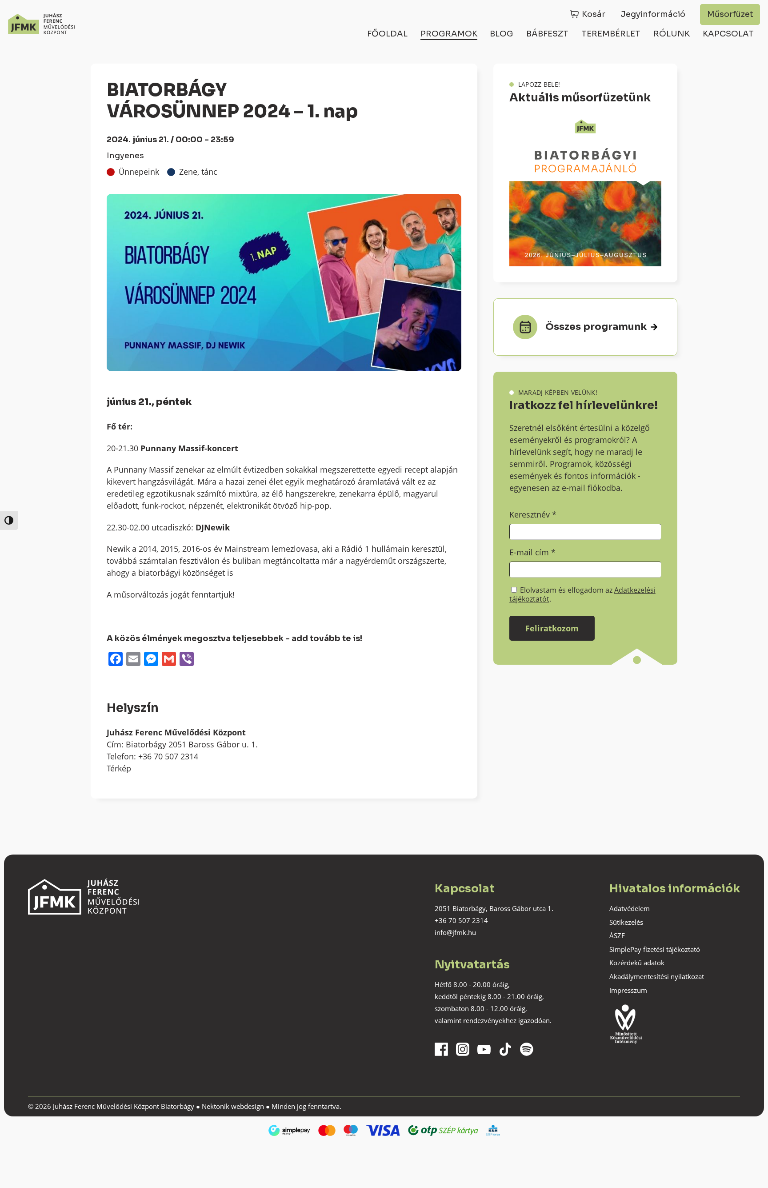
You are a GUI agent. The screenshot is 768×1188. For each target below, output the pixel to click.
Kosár (593, 14)
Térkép (119, 768)
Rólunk (671, 34)
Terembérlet (610, 34)
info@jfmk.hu (455, 932)
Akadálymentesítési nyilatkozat (656, 976)
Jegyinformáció (652, 14)
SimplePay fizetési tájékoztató (654, 949)
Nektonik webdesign (233, 1106)
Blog (501, 34)
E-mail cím (532, 552)
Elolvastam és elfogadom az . (582, 594)
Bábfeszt (547, 34)
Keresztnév (532, 514)
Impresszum (628, 990)
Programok (448, 34)
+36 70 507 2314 (461, 920)
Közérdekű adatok (636, 962)
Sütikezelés (626, 922)
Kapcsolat (728, 34)
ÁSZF (617, 935)
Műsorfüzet (730, 14)
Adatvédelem (629, 908)
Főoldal (387, 34)
